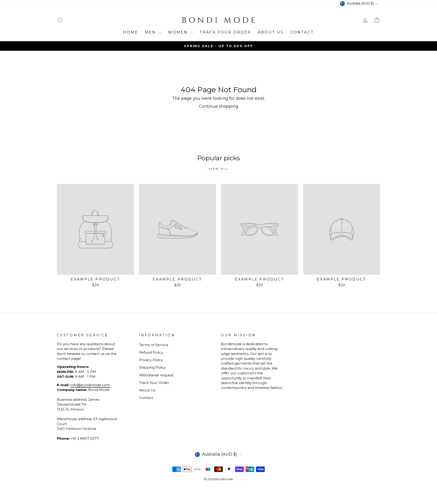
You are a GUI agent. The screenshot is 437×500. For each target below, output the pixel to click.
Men (151, 32)
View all (219, 168)
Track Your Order (154, 382)
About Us (271, 32)
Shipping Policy (152, 367)
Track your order (225, 32)
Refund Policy (151, 352)
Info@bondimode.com (90, 385)
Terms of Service (153, 345)
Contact (302, 32)
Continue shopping (218, 106)
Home (130, 32)
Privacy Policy (151, 360)
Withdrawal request (156, 375)
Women (178, 32)
